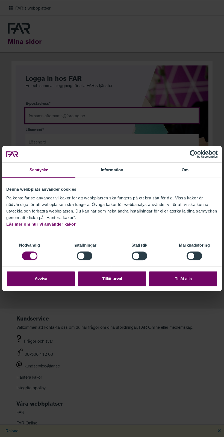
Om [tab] (185, 169)
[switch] (84, 256)
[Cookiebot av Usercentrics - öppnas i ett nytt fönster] (194, 154)
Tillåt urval (112, 278)
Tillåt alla (183, 278)
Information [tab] (112, 169)
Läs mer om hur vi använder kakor (41, 224)
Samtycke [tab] (39, 169)
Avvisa (41, 278)
